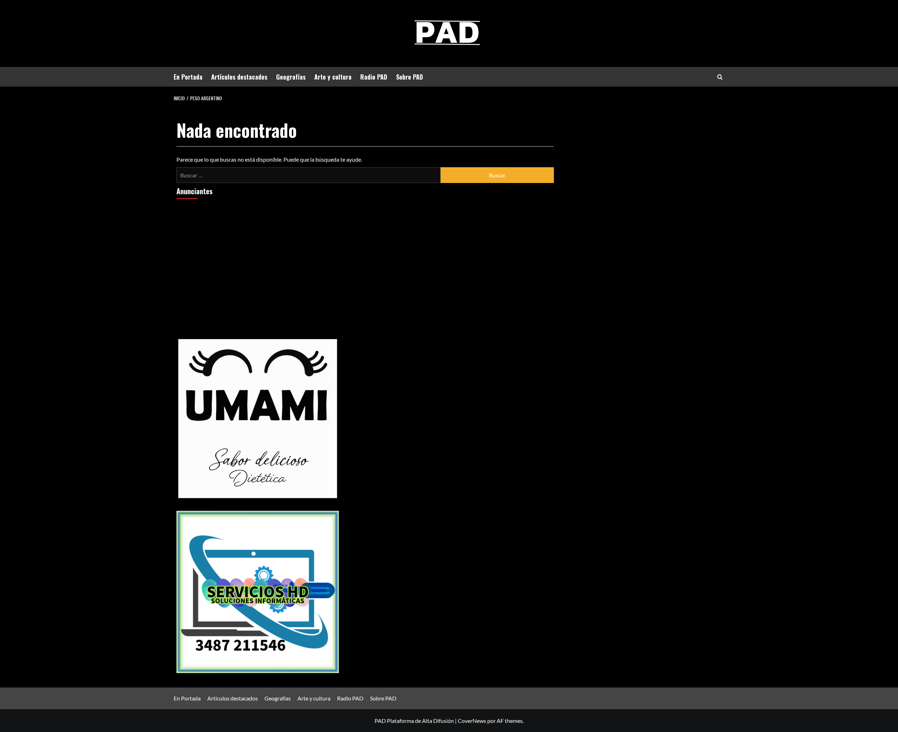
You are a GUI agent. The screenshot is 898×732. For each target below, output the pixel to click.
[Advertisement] (257, 258)
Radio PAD (373, 76)
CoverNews (472, 720)
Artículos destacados (239, 76)
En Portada (188, 76)
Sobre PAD (409, 76)
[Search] (720, 77)
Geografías (291, 76)
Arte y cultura (332, 76)
